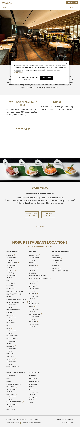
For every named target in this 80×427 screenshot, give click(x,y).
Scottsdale (10, 356)
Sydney (31, 400)
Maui (8, 326)
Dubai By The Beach (13, 384)
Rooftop (11, 273)
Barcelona (33, 255)
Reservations (72, 2)
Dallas (8, 280)
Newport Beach (12, 336)
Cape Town (10, 376)
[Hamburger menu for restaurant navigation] (77, 7)
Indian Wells (11, 289)
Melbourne (33, 384)
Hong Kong (33, 379)
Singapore (33, 397)
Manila (32, 390)
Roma (31, 307)
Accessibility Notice (13, 423)
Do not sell (37, 423)
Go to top (40, 226)
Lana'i (8, 297)
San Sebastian (34, 314)
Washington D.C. (12, 367)
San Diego (10, 354)
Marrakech (10, 387)
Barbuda (55, 265)
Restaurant (12, 258)
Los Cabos (56, 258)
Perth (31, 387)
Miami (8, 328)
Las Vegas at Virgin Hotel (16, 299)
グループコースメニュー (31, 215)
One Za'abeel (11, 409)
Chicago (10, 270)
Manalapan (10, 323)
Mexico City (56, 268)
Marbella (32, 294)
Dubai (8, 381)
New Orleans (11, 339)
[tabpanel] (40, 37)
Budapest (32, 263)
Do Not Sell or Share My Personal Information (27, 78)
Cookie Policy (18, 72)
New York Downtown (14, 291)
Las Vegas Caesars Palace (16, 302)
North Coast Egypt (14, 402)
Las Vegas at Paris (13, 310)
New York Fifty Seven (14, 294)
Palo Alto (10, 346)
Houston (9, 286)
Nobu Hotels (17, 419)
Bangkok (32, 376)
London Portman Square (39, 279)
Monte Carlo (34, 304)
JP (72, 8)
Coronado (10, 283)
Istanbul (32, 273)
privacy (24, 419)
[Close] (66, 63)
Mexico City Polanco (60, 271)
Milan (31, 301)
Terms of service (34, 419)
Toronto (10, 359)
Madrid (32, 286)
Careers (8, 419)
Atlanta (9, 255)
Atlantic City (11, 263)
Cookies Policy (28, 423)
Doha (8, 379)
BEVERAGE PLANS (48, 215)
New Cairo (10, 394)
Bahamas (55, 255)
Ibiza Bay (32, 265)
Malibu (9, 315)
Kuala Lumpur (34, 381)
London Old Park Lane (37, 276)
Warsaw (32, 322)
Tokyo (4, 8)
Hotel (10, 260)
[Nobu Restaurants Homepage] (7, 2)
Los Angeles (10, 313)
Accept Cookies (47, 78)
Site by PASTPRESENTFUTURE (65, 419)
